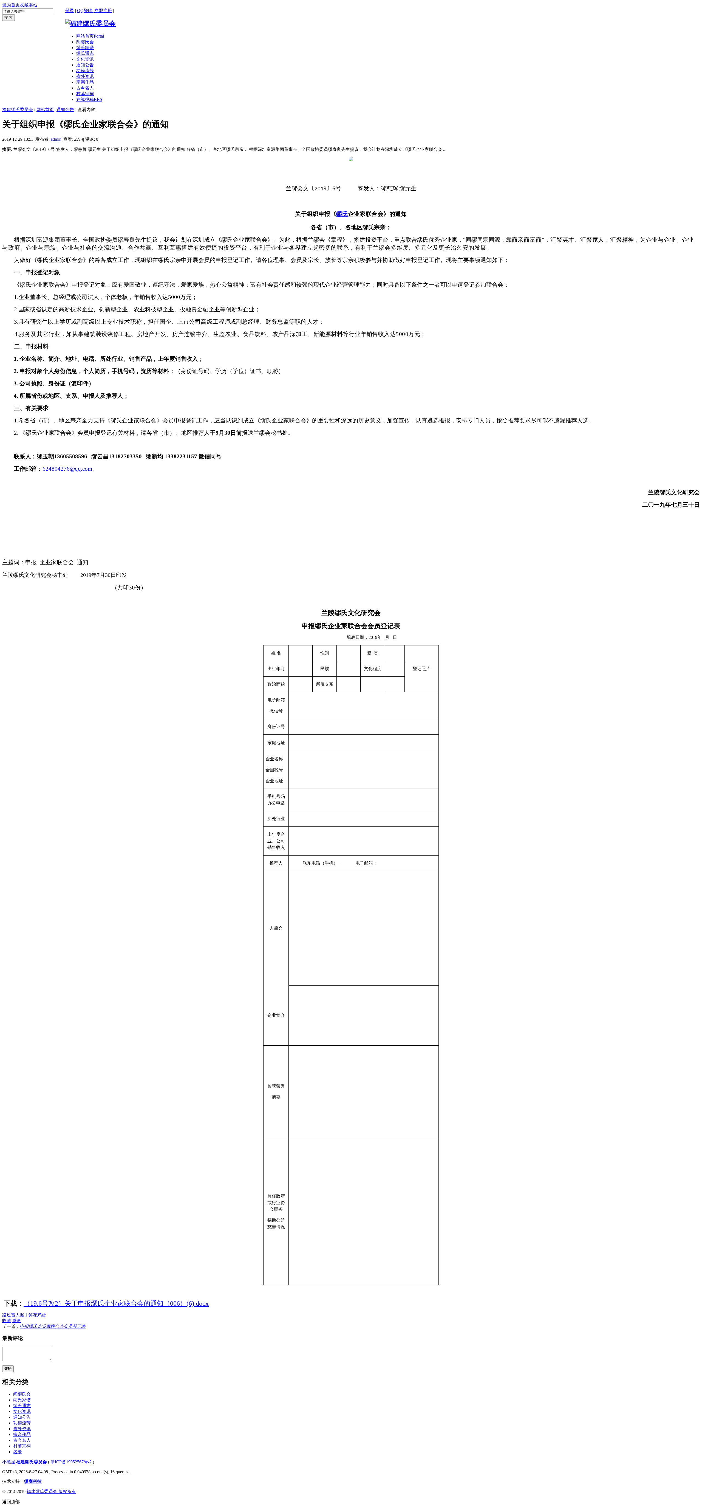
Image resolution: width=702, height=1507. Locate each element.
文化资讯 (85, 59)
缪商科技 (33, 1481)
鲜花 (33, 1315)
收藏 (6, 1320)
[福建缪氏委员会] (90, 23)
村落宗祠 (85, 93)
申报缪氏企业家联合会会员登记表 (53, 1326)
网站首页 (90, 36)
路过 (6, 1315)
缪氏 (342, 214)
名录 (17, 1451)
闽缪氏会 (85, 41)
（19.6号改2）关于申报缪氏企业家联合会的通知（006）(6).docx (116, 1303)
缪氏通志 (85, 53)
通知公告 (85, 65)
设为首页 (11, 4)
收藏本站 (28, 4)
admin (56, 139)
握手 (24, 1315)
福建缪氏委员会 (17, 109)
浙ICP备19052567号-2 (71, 1462)
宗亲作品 (85, 82)
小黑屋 (8, 1462)
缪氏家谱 (85, 47)
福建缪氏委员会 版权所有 (51, 1491)
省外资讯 (85, 76)
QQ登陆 (85, 10)
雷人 (15, 1315)
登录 (69, 10)
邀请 (16, 1320)
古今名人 (85, 88)
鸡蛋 (41, 1315)
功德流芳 (85, 70)
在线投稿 (89, 99)
